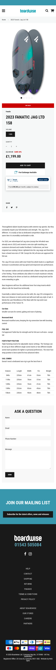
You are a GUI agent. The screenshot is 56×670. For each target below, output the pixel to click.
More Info (43, 180)
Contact (28, 574)
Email (7, 428)
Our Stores (28, 613)
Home (4, 20)
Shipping (28, 579)
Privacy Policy (28, 599)
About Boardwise (28, 608)
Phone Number (10, 439)
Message (8, 449)
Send (10, 475)
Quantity (9, 142)
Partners (28, 623)
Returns (28, 584)
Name (7, 418)
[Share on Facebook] (7, 207)
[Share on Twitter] (12, 207)
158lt (10, 134)
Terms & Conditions (28, 594)
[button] (21, 98)
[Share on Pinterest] (16, 207)
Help (28, 569)
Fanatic (8, 112)
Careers (28, 618)
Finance (28, 589)
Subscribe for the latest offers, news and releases (28, 514)
